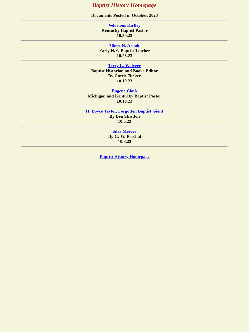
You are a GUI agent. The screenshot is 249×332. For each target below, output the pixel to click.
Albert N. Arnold (124, 45)
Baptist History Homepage (125, 156)
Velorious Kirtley (124, 25)
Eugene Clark (125, 90)
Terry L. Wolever (124, 65)
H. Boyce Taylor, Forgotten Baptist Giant (124, 111)
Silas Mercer (124, 131)
